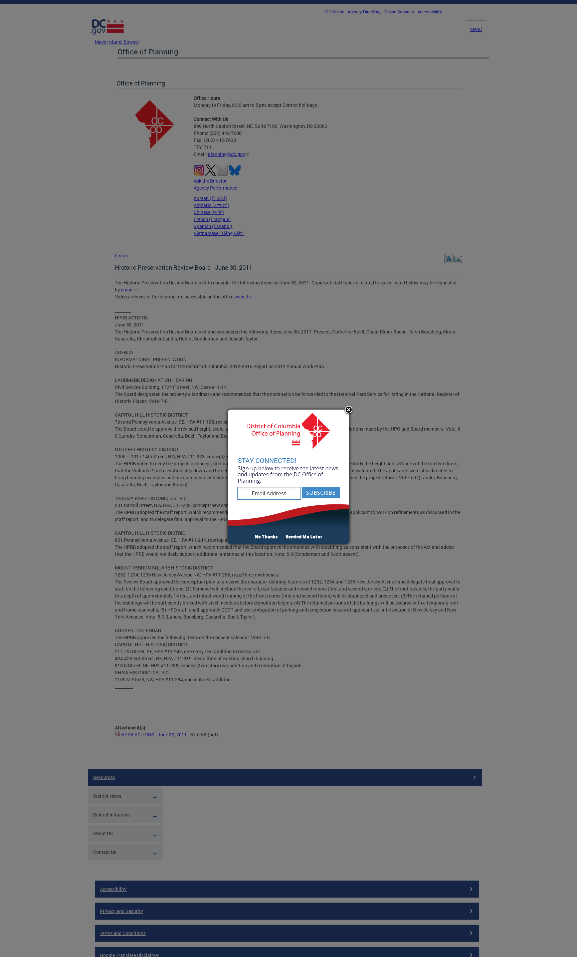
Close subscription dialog (349, 410)
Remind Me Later (303, 536)
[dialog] (288, 477)
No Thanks (266, 536)
